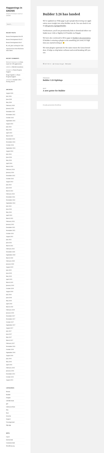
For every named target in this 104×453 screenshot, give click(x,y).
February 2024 (10, 169)
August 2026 (9, 93)
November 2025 (10, 114)
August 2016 (9, 355)
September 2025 (10, 121)
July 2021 (9, 239)
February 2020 (10, 261)
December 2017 (10, 316)
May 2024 (9, 160)
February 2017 (10, 343)
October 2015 (10, 377)
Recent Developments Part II (14, 39)
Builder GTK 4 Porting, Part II (13, 80)
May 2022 (9, 212)
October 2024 (10, 145)
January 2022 (10, 224)
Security (8, 416)
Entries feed (9, 440)
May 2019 (9, 276)
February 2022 (10, 221)
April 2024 (9, 163)
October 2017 (10, 322)
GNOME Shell (10, 401)
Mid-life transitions (17, 67)
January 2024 (10, 172)
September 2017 (10, 325)
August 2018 (9, 291)
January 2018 (10, 313)
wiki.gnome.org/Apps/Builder (55, 26)
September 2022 (10, 203)
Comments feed (10, 443)
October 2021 (10, 233)
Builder (8, 394)
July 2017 (9, 331)
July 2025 (9, 127)
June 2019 (9, 273)
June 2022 (9, 209)
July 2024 (9, 154)
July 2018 (9, 294)
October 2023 (10, 178)
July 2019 (9, 270)
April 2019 (9, 279)
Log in (8, 437)
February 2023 (10, 194)
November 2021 (10, 230)
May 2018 (9, 301)
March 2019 (9, 282)
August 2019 (9, 267)
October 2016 (10, 349)
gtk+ (7, 404)
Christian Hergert (59, 64)
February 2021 (10, 249)
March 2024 (9, 166)
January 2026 (10, 108)
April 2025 (9, 133)
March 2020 (9, 258)
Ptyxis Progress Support (13, 76)
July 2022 (9, 206)
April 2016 (9, 365)
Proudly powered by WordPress (52, 105)
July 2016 (9, 358)
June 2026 (9, 99)
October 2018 (10, 288)
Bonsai (8, 391)
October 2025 (10, 117)
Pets (7, 410)
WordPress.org (10, 446)
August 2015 (9, 380)
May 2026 (9, 102)
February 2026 (10, 105)
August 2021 (9, 236)
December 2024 (10, 139)
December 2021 (10, 227)
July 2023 (9, 185)
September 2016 (10, 352)
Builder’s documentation (82, 38)
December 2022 (10, 197)
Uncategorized (10, 422)
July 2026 (9, 96)
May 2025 (9, 130)
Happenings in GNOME (14, 9)
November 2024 (10, 142)
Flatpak (8, 398)
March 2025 (9, 136)
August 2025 (9, 124)
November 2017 (10, 319)
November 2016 (10, 346)
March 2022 (9, 218)
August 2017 (9, 328)
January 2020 (10, 264)
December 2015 (10, 374)
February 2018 (10, 310)
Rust (7, 413)
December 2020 (10, 252)
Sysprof (8, 419)
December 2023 (10, 175)
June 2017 (9, 334)
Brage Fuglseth (10, 75)
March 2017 (9, 340)
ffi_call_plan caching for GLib (14, 45)
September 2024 (10, 148)
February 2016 (10, 368)
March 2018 (9, 307)
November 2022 (10, 200)
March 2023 (9, 191)
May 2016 (9, 362)
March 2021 (9, 246)
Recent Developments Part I (14, 42)
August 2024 (9, 151)
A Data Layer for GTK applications (14, 63)
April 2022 (9, 215)
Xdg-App (8, 425)
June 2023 (9, 188)
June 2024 (9, 157)
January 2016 (10, 371)
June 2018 (9, 297)
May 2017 (9, 337)
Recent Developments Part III (14, 36)
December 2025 (10, 111)
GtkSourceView (10, 407)
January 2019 (10, 285)
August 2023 (9, 182)
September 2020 (10, 255)
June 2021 (9, 243)
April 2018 (9, 304)
